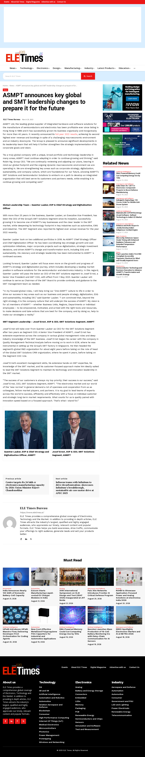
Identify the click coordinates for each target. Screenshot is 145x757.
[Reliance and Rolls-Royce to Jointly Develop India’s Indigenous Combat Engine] (109, 228)
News (12, 85)
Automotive (7, 588)
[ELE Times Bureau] (9, 523)
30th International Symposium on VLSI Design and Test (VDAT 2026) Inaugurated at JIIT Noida (72, 595)
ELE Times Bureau (11, 119)
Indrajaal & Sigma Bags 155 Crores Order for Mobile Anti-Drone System (128, 202)
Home (5, 85)
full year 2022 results (66, 134)
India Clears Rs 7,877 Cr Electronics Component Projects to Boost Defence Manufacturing (127, 189)
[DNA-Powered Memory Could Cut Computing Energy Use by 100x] (109, 176)
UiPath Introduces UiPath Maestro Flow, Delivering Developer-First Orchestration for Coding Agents (15, 634)
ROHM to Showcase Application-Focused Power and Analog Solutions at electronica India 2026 (128, 595)
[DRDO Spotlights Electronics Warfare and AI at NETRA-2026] (129, 615)
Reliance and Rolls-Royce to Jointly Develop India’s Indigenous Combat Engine (127, 228)
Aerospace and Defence (124, 184)
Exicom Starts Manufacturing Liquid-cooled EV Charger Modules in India (42, 594)
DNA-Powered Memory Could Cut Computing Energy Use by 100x (128, 175)
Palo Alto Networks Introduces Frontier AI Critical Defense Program (100, 592)
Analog (62, 588)
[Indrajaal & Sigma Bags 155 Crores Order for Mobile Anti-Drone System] (109, 202)
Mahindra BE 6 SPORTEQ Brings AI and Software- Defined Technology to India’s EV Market (129, 215)
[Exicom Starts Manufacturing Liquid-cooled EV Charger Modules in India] (44, 577)
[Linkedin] (26, 539)
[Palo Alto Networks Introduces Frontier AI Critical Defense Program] (101, 577)
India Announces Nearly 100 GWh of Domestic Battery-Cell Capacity (14, 592)
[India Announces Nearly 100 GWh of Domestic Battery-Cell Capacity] (16, 577)
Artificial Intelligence (123, 171)
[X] (31, 539)
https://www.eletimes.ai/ (32, 512)
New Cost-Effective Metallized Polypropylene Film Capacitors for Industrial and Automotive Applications (44, 634)
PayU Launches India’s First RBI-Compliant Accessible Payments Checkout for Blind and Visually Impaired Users (129, 257)
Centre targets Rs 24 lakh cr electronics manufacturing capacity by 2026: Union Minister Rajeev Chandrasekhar (25, 486)
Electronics (120, 266)
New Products (121, 236)
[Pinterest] (17, 721)
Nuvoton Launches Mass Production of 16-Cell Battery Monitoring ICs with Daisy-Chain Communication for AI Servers (100, 635)
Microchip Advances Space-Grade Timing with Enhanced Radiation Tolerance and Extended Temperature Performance (127, 242)
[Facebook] (21, 539)
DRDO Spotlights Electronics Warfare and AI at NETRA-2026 (128, 631)
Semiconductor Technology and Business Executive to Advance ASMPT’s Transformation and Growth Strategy (129, 271)
